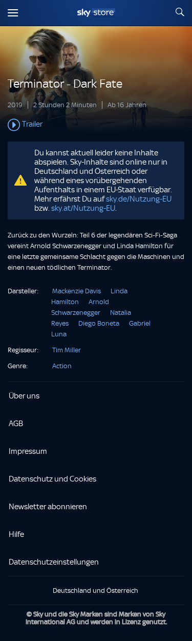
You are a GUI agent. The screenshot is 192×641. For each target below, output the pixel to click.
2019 (15, 105)
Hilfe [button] (16, 534)
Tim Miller (66, 350)
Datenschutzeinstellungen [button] (54, 562)
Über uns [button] (24, 395)
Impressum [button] (28, 451)
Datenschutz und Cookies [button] (52, 479)
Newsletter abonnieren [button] (48, 506)
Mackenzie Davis (76, 291)
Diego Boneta (98, 323)
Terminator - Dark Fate (65, 84)
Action (62, 366)
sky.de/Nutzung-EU (139, 199)
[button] (96, 125)
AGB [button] (16, 423)
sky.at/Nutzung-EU (83, 208)
